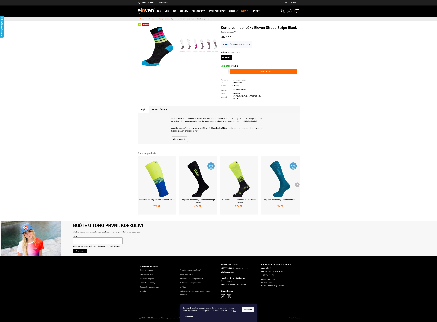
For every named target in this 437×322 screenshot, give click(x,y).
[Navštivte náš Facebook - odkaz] (229, 296)
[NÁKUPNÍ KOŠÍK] (295, 11)
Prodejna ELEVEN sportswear (191, 279)
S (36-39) (145, 211)
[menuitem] (159, 11)
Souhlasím (248, 309)
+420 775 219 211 (268, 275)
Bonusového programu (241, 44)
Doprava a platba (146, 270)
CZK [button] (285, 3)
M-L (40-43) (156, 211)
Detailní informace (227, 32)
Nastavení (189, 316)
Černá (234, 93)
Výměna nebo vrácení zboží (190, 270)
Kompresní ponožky (239, 80)
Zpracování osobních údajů (150, 287)
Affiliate (183, 287)
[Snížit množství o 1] (229, 73)
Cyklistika (235, 85)
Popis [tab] (143, 109)
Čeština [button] (293, 3)
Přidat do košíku (265, 71)
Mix (238, 93)
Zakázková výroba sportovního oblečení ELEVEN (195, 293)
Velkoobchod (163, 3)
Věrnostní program (147, 279)
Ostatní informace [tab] (159, 109)
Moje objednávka (186, 274)
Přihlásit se (80, 251)
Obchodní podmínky (147, 283)
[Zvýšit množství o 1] (229, 70)
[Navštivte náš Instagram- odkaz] (223, 296)
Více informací (179, 139)
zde (234, 311)
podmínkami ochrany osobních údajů (107, 246)
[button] (282, 11)
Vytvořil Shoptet (295, 318)
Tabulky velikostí (146, 274)
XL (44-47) (226, 57)
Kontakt (143, 291)
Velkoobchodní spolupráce (190, 283)
